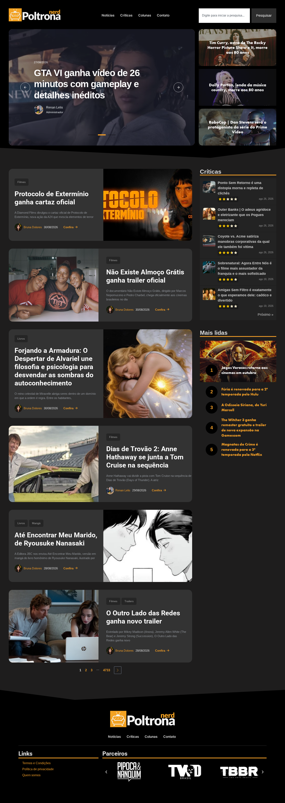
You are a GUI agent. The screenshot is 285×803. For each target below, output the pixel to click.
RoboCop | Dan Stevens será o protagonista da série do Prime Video (237, 127)
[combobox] (224, 15)
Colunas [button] (144, 15)
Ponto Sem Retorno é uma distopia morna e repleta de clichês (240, 188)
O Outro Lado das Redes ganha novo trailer (143, 617)
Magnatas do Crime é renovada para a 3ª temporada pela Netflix (241, 449)
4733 (106, 670)
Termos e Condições (36, 763)
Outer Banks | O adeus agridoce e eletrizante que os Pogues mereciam (244, 215)
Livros (21, 338)
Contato (163, 15)
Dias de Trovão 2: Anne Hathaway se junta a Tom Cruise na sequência (144, 457)
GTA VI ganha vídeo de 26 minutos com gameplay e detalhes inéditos (87, 84)
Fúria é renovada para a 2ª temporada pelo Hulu (244, 392)
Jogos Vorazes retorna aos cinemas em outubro (244, 370)
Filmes (21, 182)
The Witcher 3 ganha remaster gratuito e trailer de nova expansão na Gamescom (243, 427)
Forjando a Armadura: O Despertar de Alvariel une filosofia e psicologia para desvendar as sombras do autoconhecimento (54, 367)
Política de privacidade (38, 769)
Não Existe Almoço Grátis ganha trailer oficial (145, 276)
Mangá (36, 523)
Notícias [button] (108, 15)
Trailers (129, 601)
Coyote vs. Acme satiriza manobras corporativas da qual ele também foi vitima (243, 241)
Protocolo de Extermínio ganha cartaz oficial (52, 198)
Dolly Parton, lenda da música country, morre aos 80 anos (237, 87)
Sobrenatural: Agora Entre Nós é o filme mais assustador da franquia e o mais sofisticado (245, 268)
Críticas (126, 15)
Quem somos (31, 775)
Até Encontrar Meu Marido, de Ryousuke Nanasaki (56, 539)
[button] (25, 87)
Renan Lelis (54, 107)
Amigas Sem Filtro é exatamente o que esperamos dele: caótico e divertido (245, 295)
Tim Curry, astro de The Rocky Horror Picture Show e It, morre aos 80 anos (237, 47)
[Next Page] (117, 670)
